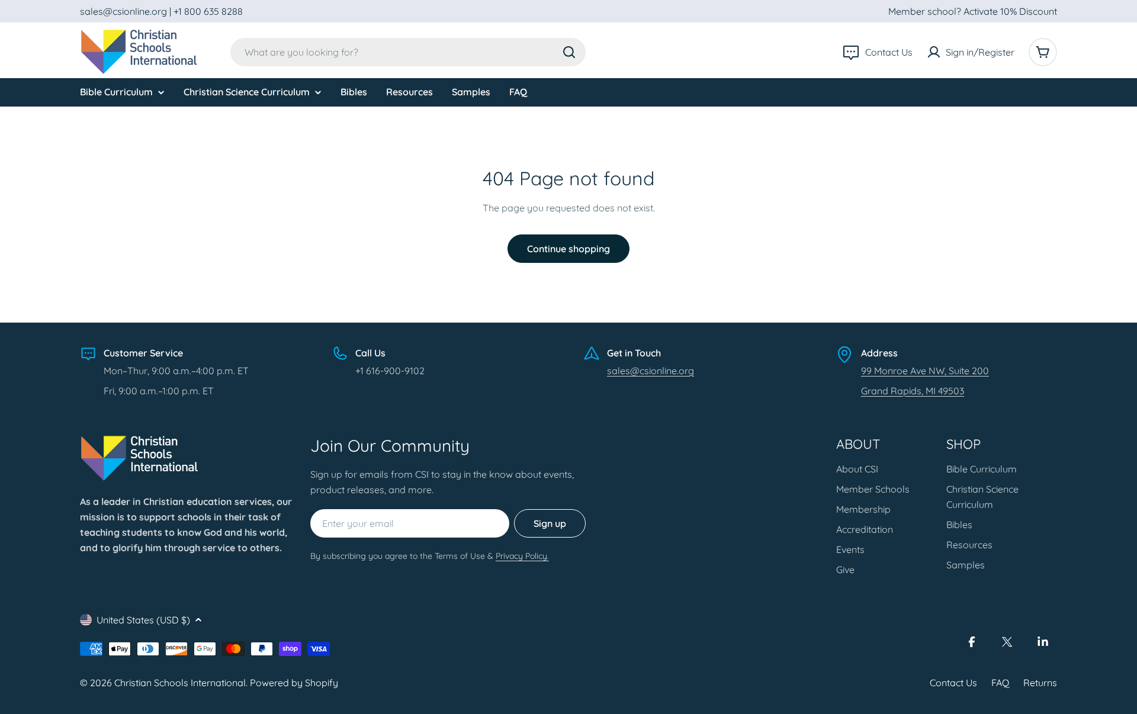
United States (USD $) (143, 620)
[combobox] (408, 52)
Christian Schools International (180, 683)
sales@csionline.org (650, 371)
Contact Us (953, 683)
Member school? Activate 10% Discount (972, 11)
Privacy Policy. (522, 556)
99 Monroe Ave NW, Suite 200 (925, 371)
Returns (1040, 683)
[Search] (569, 52)
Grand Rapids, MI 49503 (912, 391)
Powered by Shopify (294, 683)
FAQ (1000, 683)
